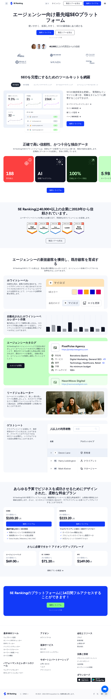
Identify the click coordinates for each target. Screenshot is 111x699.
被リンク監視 (72, 112)
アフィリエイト (45, 670)
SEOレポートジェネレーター (13, 673)
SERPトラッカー (9, 643)
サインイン (56, 3)
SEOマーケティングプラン (49, 652)
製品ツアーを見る (73, 3)
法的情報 (80, 664)
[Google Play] (98, 680)
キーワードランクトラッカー (78, 104)
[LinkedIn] (106, 694)
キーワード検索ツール (11, 652)
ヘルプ (42, 667)
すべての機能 (8, 655)
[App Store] (84, 680)
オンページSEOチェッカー (12, 640)
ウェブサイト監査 (9, 637)
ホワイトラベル (45, 637)
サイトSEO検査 (73, 108)
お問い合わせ (44, 664)
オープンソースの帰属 (84, 667)
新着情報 (80, 640)
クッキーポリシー (83, 661)
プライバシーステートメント (87, 658)
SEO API (43, 649)
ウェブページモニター (11, 670)
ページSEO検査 (73, 116)
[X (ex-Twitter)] (97, 694)
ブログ (79, 637)
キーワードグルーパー (11, 649)
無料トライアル (92, 3)
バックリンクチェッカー (11, 646)
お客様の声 (81, 643)
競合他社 (80, 646)
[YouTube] (102, 694)
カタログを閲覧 (16, 365)
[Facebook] (94, 694)
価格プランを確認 (54, 570)
